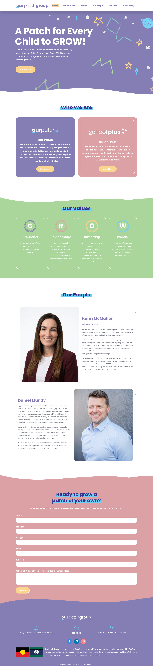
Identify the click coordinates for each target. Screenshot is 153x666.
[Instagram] (83, 641)
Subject (20, 560)
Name (19, 515)
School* (20, 527)
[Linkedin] (76, 641)
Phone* (19, 538)
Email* (19, 548)
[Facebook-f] (69, 641)
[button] (45, 169)
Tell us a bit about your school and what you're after (42, 571)
